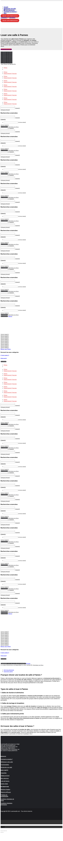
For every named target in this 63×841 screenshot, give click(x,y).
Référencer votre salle (7, 762)
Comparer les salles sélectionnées (13, 663)
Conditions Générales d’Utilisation (6, 804)
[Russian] (61, 814)
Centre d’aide (4, 784)
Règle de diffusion (6, 792)
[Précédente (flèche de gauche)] (1, 832)
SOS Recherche (9, 10)
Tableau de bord (5, 775)
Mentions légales (5, 789)
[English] (46, 814)
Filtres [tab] (5, 67)
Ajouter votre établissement (10, 16)
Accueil (6, 7)
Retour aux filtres (6, 349)
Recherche (4, 127)
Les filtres (4, 52)
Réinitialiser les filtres (13, 127)
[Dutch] (52, 814)
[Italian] (50, 814)
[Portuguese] (54, 814)
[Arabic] (59, 814)
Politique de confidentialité (4, 795)
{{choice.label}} (22, 122)
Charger (3, 361)
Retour (10, 316)
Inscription (12, 17)
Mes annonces (5, 778)
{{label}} (17, 108)
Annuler (28, 663)
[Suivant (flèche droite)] (2, 832)
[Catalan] (57, 814)
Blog (5, 13)
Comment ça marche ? (10, 11)
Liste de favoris (5, 781)
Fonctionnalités (5, 764)
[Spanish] (48, 814)
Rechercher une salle (10, 8)
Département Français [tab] (10, 73)
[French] (43, 814)
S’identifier (4, 773)
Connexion (4, 17)
